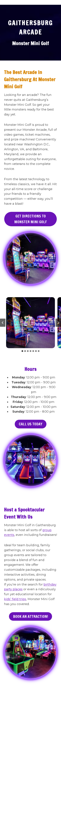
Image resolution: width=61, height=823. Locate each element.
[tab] (22, 351)
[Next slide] (58, 323)
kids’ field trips (15, 599)
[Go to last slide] (2, 323)
